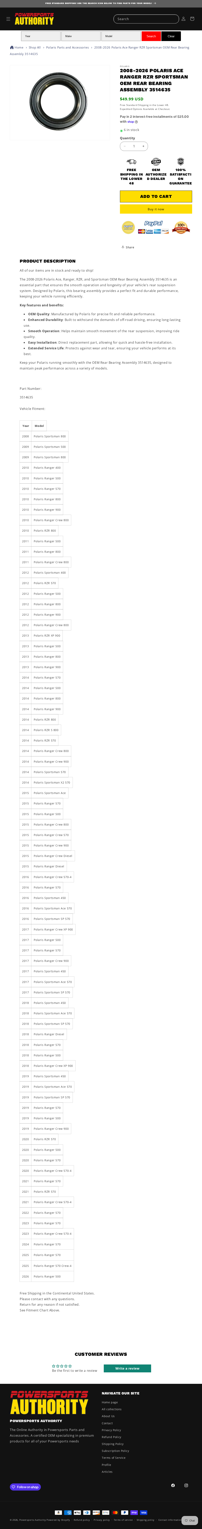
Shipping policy (146, 1519)
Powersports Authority (32, 1519)
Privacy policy (102, 1519)
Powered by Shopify (58, 1519)
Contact (107, 1423)
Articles (107, 1472)
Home (19, 47)
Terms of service (123, 1519)
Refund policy (82, 1519)
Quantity (127, 138)
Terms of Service (114, 1458)
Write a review (127, 1368)
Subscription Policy (115, 1451)
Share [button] (130, 247)
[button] (8, 19)
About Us (108, 1416)
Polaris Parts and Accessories (67, 47)
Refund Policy (111, 1437)
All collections (112, 1409)
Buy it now (156, 209)
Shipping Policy (113, 1444)
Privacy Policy (111, 1430)
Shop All (35, 47)
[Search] (174, 19)
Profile (106, 1465)
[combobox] (146, 19)
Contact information (170, 1519)
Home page (110, 1402)
